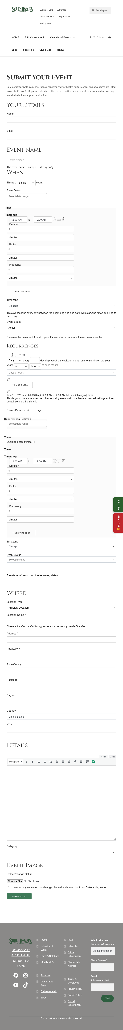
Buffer (12, 244)
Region (11, 695)
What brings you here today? (102, 942)
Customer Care (46, 10)
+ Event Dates (18, 568)
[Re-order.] (8, 355)
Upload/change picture (20, 874)
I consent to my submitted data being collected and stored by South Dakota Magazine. (57, 887)
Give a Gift (45, 50)
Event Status (14, 321)
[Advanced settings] (59, 219)
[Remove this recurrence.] (12, 355)
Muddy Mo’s (45, 23)
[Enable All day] (55, 219)
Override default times (19, 441)
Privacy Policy (75, 989)
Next (107, 998)
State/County (14, 664)
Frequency (15, 264)
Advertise (61, 10)
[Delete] (63, 219)
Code (112, 757)
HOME (15, 37)
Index (43, 998)
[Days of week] (61, 372)
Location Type (15, 601)
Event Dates (14, 190)
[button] (55, 219)
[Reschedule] (8, 379)
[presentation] (15, 761)
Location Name (16, 614)
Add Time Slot (22, 291)
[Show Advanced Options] (16, 355)
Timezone (12, 299)
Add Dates (22, 385)
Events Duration (16, 410)
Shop (14, 50)
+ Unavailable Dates (45, 568)
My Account (64, 17)
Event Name (24, 150)
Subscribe (28, 50)
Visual (103, 757)
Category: (12, 846)
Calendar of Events (60, 37)
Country (12, 710)
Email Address (100, 978)
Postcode (12, 679)
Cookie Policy (75, 995)
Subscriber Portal (47, 17)
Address (12, 633)
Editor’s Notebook (35, 37)
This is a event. (25, 182)
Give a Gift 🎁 (118, 523)
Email (10, 130)
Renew (60, 50)
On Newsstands (49, 991)
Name (10, 113)
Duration (14, 224)
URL (9, 723)
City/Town (13, 649)
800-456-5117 (21, 950)
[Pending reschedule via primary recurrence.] (19, 355)
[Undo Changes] (23, 355)
